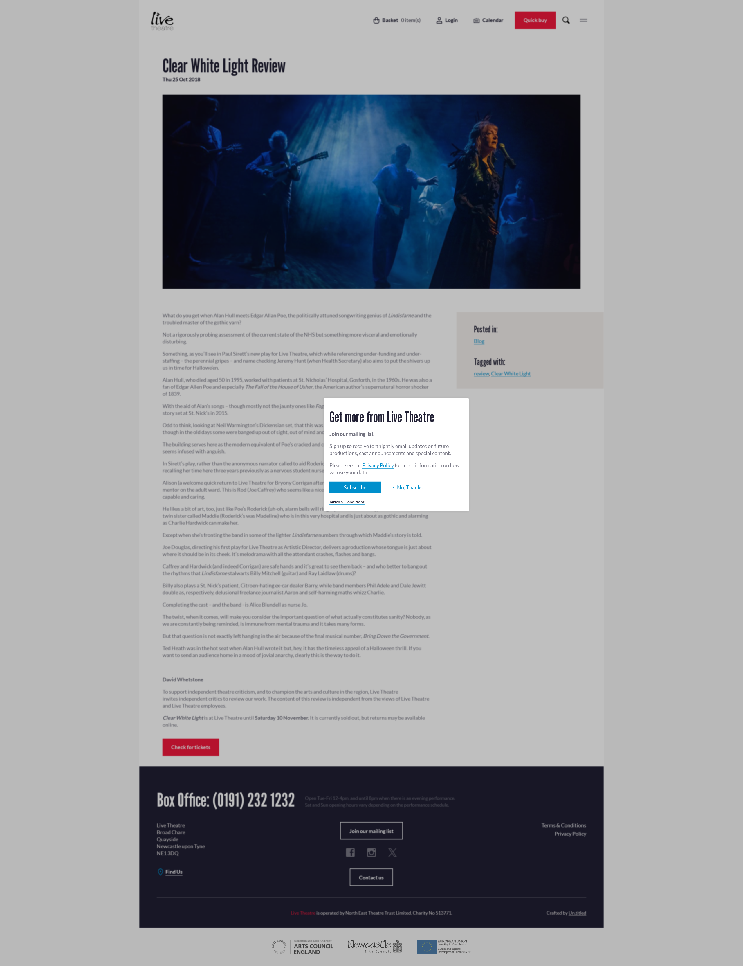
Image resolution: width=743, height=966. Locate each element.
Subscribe (355, 487)
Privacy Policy (378, 465)
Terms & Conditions (347, 502)
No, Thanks (410, 487)
